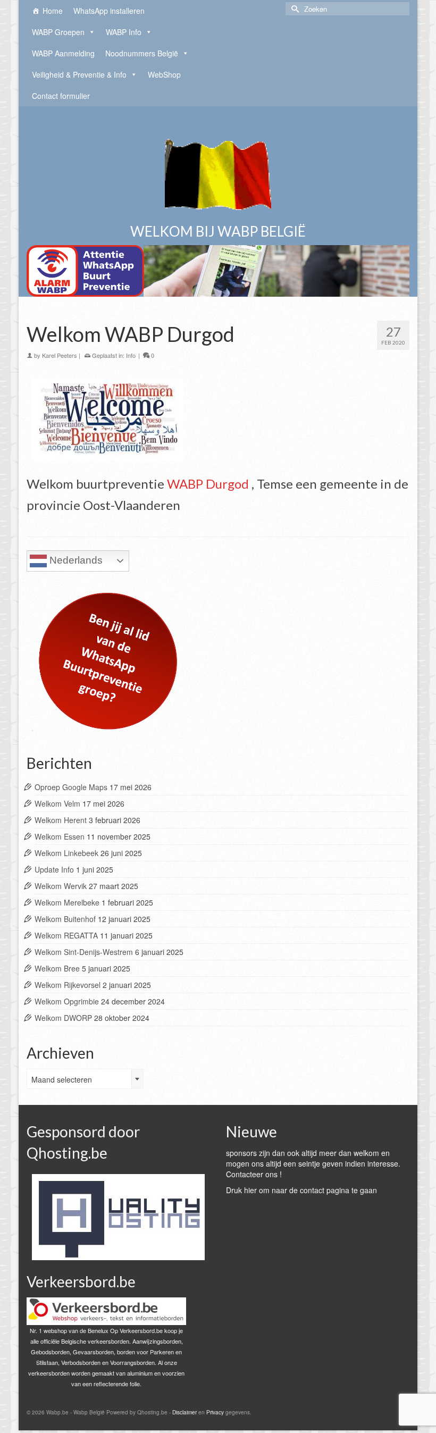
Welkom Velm (57, 803)
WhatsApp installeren (109, 10)
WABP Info (123, 32)
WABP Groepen (58, 32)
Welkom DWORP (63, 1017)
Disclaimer (184, 1412)
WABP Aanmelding (63, 53)
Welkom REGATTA (66, 935)
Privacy (215, 1412)
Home (53, 10)
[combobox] (85, 1079)
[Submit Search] (293, 8)
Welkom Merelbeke (67, 902)
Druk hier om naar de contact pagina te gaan (301, 1190)
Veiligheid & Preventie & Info (79, 74)
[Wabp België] (218, 170)
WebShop (164, 74)
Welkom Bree (57, 968)
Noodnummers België (141, 53)
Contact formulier (61, 95)
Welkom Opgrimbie (67, 1001)
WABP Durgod (208, 483)
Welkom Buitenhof (65, 919)
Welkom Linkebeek (66, 853)
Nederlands (75, 560)
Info (131, 355)
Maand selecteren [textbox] (61, 1079)
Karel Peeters (59, 355)
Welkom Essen (60, 836)
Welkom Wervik (61, 886)
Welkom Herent (61, 820)
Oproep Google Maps (71, 787)
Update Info (54, 869)
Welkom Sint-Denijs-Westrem (84, 951)
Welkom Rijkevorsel (67, 984)
